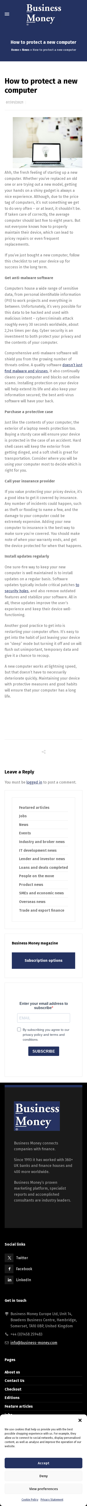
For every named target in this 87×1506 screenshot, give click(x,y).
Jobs (23, 816)
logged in (34, 782)
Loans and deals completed (43, 867)
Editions (12, 1397)
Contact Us (14, 1380)
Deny (43, 1476)
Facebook (24, 1269)
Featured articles (34, 807)
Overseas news (32, 901)
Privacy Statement (52, 1499)
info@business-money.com (33, 1342)
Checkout (13, 1389)
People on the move (36, 876)
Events (25, 833)
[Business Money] (43, 14)
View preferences (43, 1489)
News (25, 50)
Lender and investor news (42, 859)
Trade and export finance (41, 910)
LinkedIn (23, 1280)
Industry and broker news (42, 842)
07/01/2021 (14, 102)
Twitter (22, 1258)
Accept (43, 1463)
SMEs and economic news (41, 893)
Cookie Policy (30, 1499)
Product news (31, 884)
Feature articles (19, 1406)
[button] (80, 1420)
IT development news (38, 850)
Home (15, 50)
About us (12, 1372)
